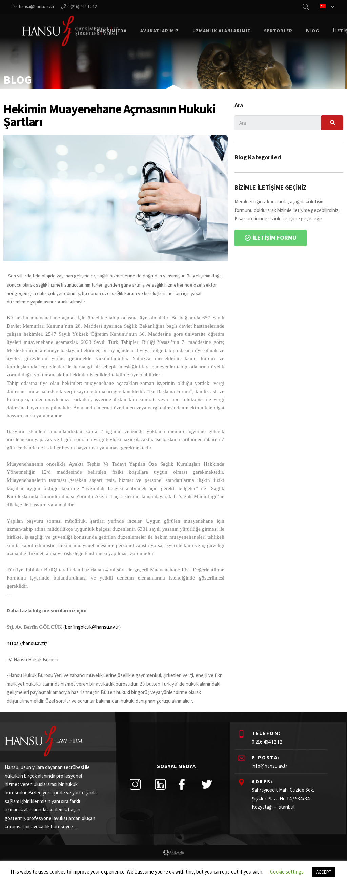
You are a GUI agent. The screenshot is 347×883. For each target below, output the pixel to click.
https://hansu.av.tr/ (27, 643)
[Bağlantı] (69, 30)
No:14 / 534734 (294, 798)
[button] (270, 238)
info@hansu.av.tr (269, 766)
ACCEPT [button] (323, 872)
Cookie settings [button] (287, 871)
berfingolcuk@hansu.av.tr (92, 627)
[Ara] (332, 122)
